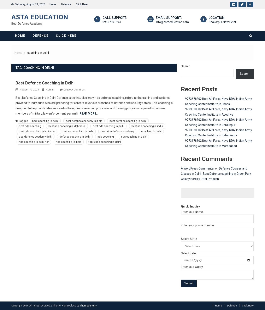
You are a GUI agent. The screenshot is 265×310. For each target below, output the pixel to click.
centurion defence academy (117, 131)
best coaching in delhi (45, 120)
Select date (188, 253)
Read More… (89, 113)
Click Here (82, 4)
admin (50, 89)
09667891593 (111, 22)
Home (52, 4)
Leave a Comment (74, 89)
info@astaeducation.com (172, 22)
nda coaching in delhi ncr (34, 141)
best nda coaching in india (147, 126)
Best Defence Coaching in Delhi (45, 83)
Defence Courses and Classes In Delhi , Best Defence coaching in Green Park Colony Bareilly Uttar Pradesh (216, 174)
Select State (189, 238)
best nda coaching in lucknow (37, 131)
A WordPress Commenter (197, 168)
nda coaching (106, 136)
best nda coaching (30, 126)
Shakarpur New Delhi (222, 22)
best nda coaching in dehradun (67, 126)
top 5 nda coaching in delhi (105, 141)
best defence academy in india (84, 120)
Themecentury (88, 305)
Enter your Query (192, 267)
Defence (66, 4)
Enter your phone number (197, 225)
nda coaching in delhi (134, 136)
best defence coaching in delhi (128, 120)
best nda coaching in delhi (108, 126)
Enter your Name (192, 212)
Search (185, 66)
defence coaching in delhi (74, 136)
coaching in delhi (151, 131)
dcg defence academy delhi (35, 136)
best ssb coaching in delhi (77, 131)
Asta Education (39, 17)
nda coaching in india (68, 141)
